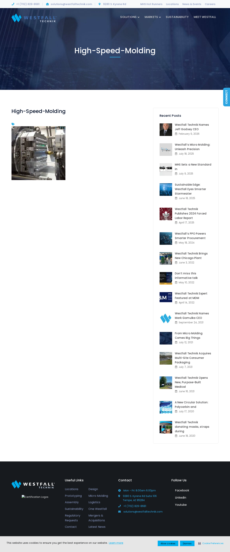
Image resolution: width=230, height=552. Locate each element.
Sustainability (74, 509)
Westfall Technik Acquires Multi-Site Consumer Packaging (193, 358)
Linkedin (180, 498)
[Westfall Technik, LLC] (34, 18)
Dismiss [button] (187, 543)
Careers (210, 4)
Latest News (96, 527)
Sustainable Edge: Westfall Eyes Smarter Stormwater (190, 189)
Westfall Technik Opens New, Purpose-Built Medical (191, 382)
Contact (71, 527)
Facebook (181, 490)
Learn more (116, 543)
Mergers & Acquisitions (96, 517)
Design (93, 489)
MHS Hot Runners (151, 4)
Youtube (180, 505)
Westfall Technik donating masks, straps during (192, 426)
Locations (172, 4)
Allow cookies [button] (168, 543)
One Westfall (97, 509)
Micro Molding (98, 496)
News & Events (191, 4)
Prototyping (73, 496)
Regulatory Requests (72, 517)
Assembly (72, 502)
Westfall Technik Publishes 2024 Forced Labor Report (190, 213)
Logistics (94, 502)
